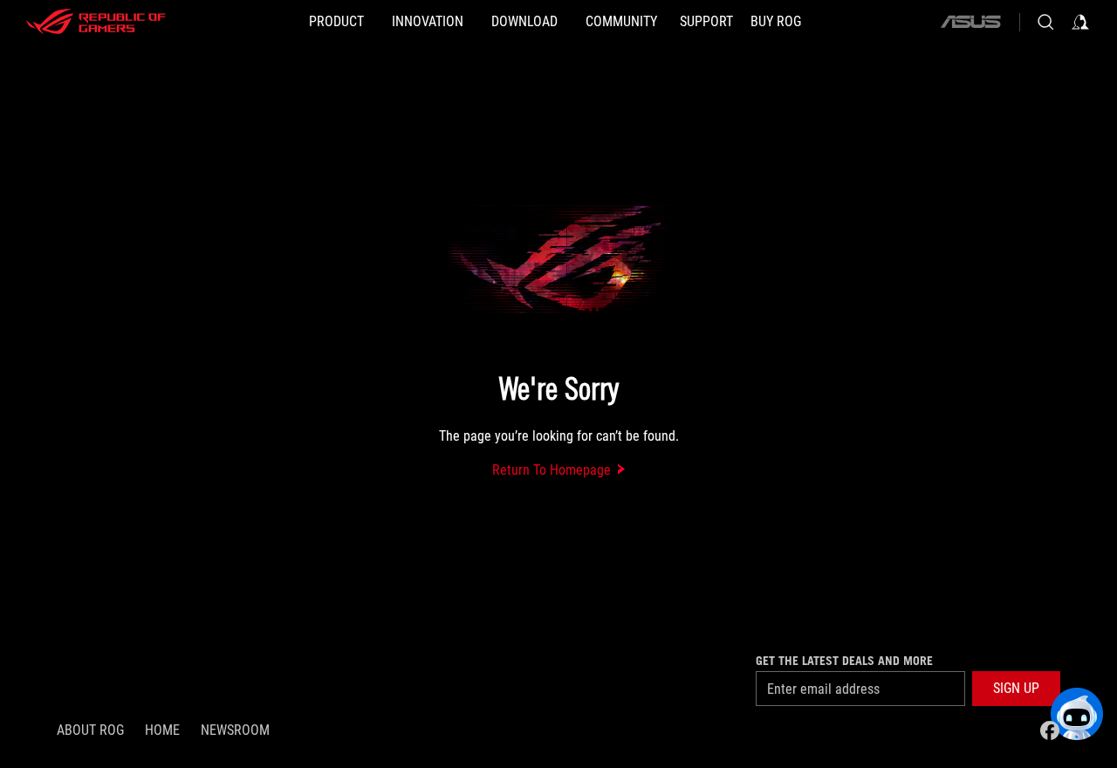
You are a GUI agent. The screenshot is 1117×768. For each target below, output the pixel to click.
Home (162, 730)
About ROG (90, 730)
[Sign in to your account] (1080, 22)
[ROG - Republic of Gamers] (96, 22)
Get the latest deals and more (844, 661)
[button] (1016, 688)
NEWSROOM (235, 730)
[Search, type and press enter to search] (1045, 21)
